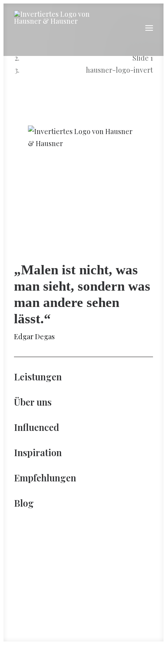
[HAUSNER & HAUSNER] (56, 27)
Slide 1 (142, 58)
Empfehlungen (45, 477)
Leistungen (38, 376)
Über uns (33, 402)
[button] (149, 28)
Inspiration (38, 452)
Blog (24, 503)
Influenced (36, 427)
